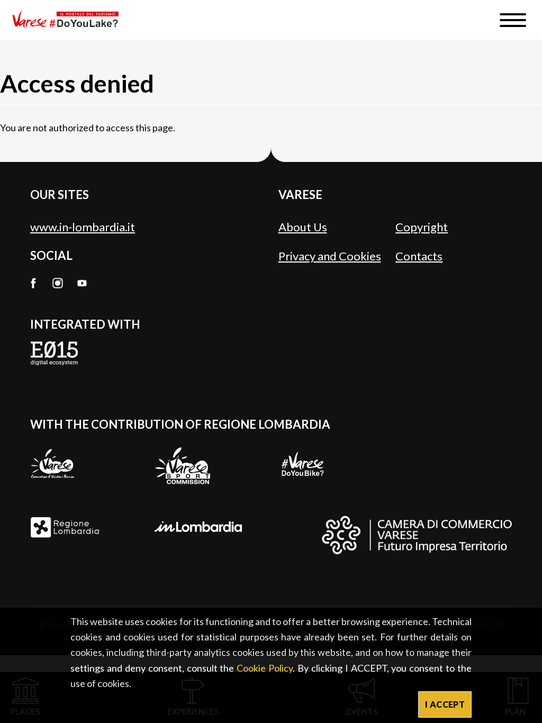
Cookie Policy (265, 668)
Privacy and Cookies (329, 256)
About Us (302, 227)
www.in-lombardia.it (82, 227)
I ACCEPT (445, 704)
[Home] (69, 20)
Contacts (418, 256)
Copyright (421, 227)
